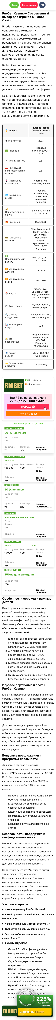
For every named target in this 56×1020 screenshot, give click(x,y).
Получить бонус (28, 413)
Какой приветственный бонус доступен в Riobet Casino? (28, 916)
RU (42, 5)
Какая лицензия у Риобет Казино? (25, 909)
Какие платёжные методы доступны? (27, 923)
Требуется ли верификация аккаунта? (27, 928)
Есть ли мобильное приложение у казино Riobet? (23, 936)
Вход (14, 5)
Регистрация (29, 5)
